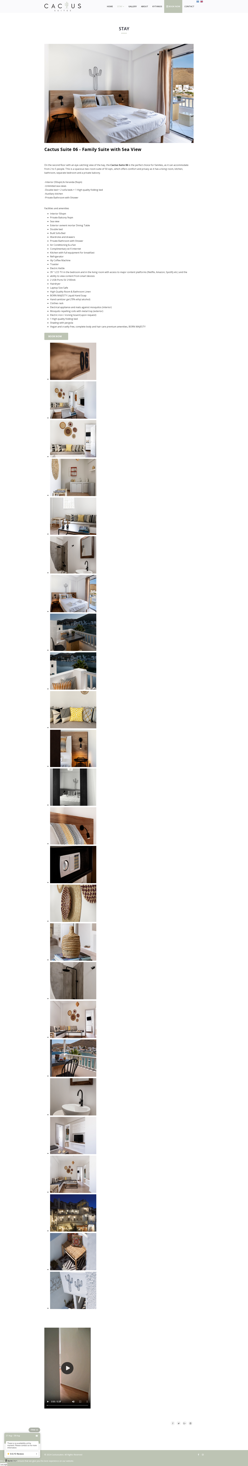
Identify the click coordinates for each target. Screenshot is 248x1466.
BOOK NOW (174, 6)
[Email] (37, 1435)
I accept (3, 1464)
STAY (119, 6)
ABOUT (144, 6)
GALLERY (132, 6)
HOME (110, 6)
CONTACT (189, 6)
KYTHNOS (157, 6)
